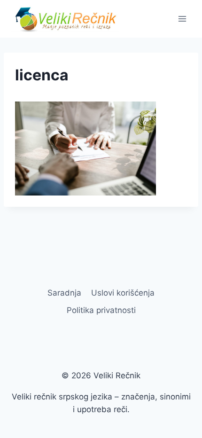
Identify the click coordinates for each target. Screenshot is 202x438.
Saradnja (64, 292)
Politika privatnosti (101, 310)
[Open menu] (182, 18)
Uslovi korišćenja (123, 292)
